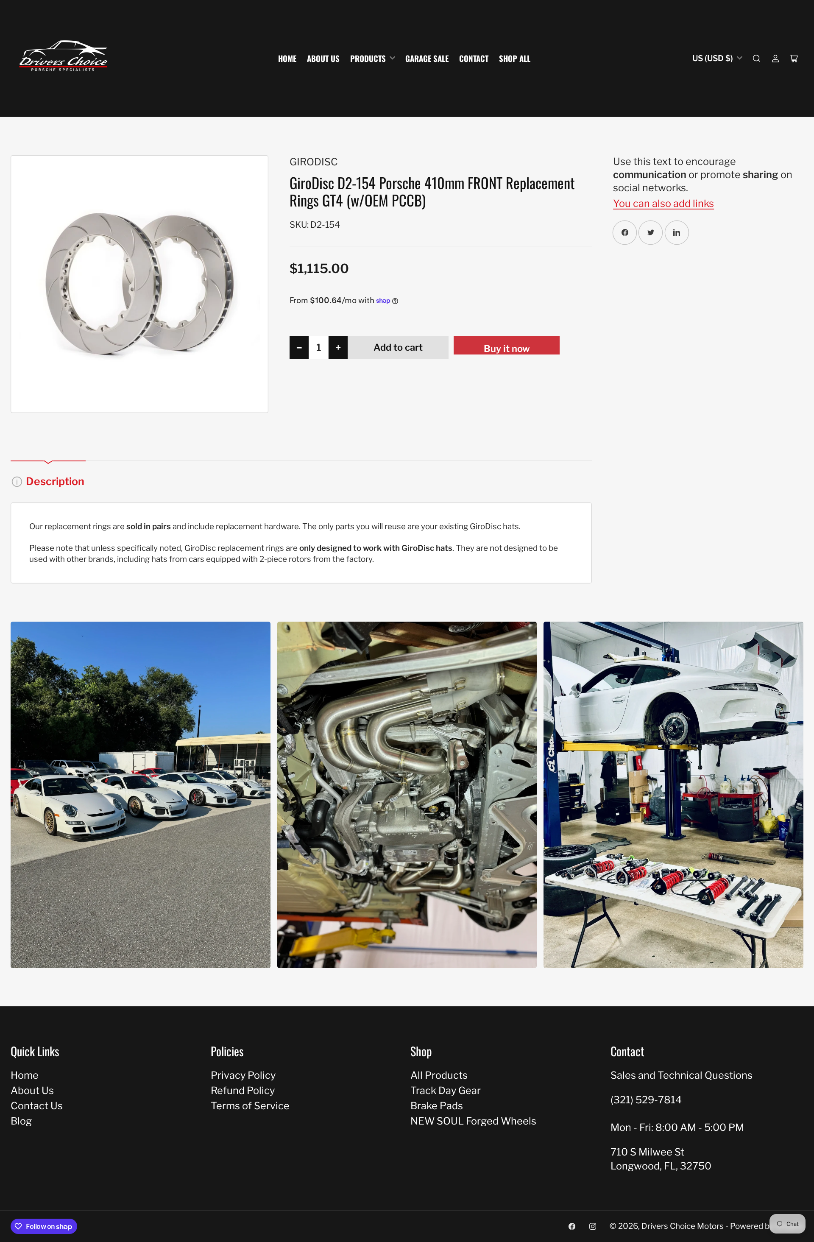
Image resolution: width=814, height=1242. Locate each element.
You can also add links (663, 203)
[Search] (756, 58)
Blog (21, 1121)
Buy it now (507, 348)
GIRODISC (314, 162)
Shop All (514, 58)
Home (287, 58)
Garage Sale (427, 58)
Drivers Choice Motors (682, 1226)
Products (368, 58)
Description (55, 481)
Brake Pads (436, 1106)
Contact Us (37, 1106)
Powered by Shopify (766, 1226)
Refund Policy (243, 1090)
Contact (473, 58)
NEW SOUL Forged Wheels (473, 1121)
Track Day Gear (445, 1090)
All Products (439, 1075)
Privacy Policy (243, 1075)
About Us (323, 58)
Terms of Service (250, 1106)
